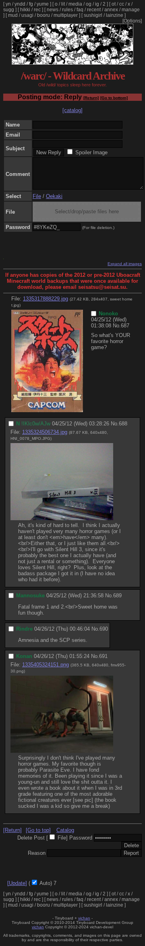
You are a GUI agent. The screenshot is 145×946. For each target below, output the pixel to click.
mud (13, 15)
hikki (25, 9)
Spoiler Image (91, 152)
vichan (84, 918)
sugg (8, 9)
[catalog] (72, 110)
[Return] (91, 98)
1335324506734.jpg (44, 432)
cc (121, 4)
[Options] (132, 21)
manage (131, 9)
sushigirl (93, 15)
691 (103, 656)
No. (117, 326)
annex (111, 9)
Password (80, 838)
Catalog (65, 830)
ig (97, 4)
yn (8, 4)
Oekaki (54, 196)
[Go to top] (38, 830)
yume (43, 4)
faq (80, 9)
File (37, 196)
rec (37, 9)
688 (123, 424)
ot (114, 4)
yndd (19, 4)
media (75, 4)
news (52, 9)
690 (103, 629)
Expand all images (125, 264)
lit (63, 4)
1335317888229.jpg (45, 299)
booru (43, 15)
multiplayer (66, 15)
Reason (37, 853)
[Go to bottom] (114, 98)
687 (125, 326)
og (88, 4)
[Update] (17, 883)
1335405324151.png (45, 665)
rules (67, 9)
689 (117, 596)
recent (94, 9)
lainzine (114, 15)
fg (31, 4)
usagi (27, 15)
